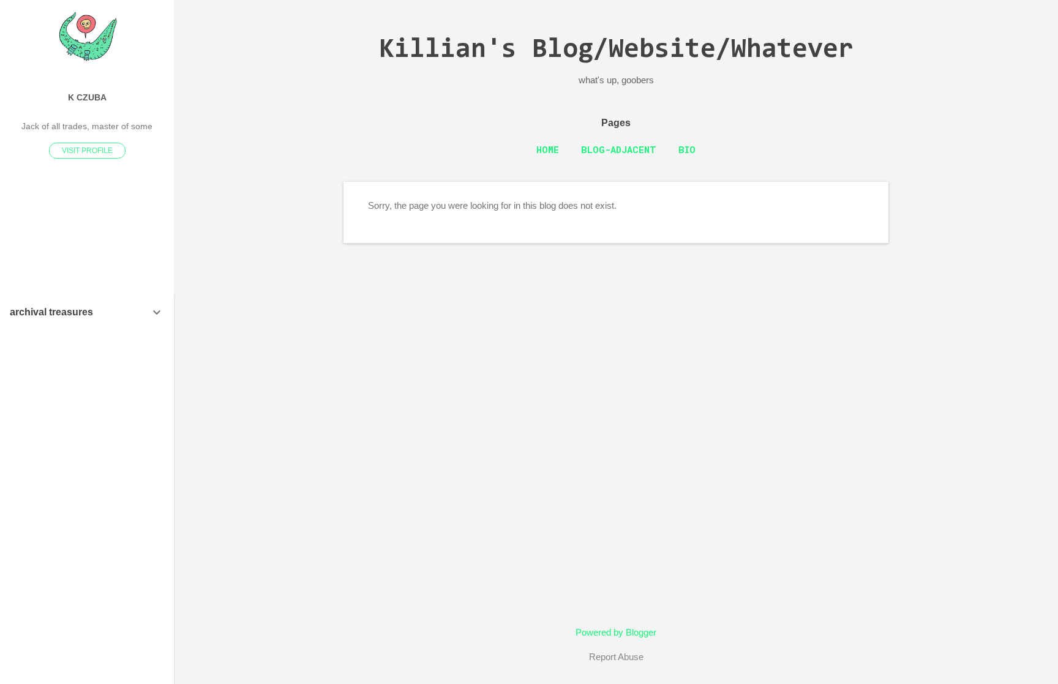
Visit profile (87, 150)
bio (687, 149)
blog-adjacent (618, 149)
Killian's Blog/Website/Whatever (616, 50)
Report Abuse (616, 657)
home (547, 149)
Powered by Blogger (616, 632)
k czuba (87, 97)
